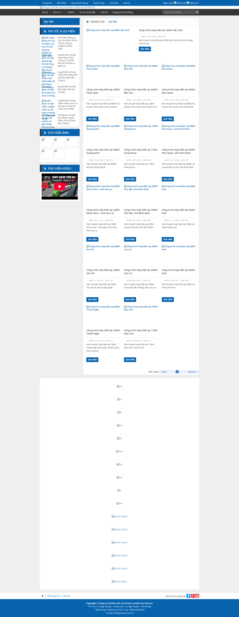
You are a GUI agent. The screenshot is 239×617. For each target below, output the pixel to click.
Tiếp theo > (193, 372)
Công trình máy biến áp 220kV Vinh (178, 271)
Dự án (45, 12)
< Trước (163, 372)
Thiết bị (70, 12)
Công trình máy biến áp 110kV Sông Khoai (141, 151)
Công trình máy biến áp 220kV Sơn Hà (103, 271)
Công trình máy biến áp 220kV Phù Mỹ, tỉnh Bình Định (141, 211)
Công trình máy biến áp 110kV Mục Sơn (141, 332)
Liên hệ (104, 12)
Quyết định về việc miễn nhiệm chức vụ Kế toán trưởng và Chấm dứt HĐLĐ (68, 104)
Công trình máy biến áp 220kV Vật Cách (161, 30)
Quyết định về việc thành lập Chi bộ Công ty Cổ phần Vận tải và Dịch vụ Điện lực (67, 60)
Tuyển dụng (98, 2)
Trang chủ (47, 2)
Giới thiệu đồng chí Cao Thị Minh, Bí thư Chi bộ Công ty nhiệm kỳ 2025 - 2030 (67, 43)
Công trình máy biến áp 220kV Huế (178, 211)
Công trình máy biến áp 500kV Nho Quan (178, 91)
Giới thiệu (61, 2)
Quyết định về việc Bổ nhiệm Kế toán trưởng (67, 89)
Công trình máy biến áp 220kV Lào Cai (141, 271)
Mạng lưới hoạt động (123, 12)
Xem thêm (144, 48)
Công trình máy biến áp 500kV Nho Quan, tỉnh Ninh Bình (178, 151)
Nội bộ (126, 2)
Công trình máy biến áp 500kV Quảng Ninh (103, 151)
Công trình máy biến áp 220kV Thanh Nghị (103, 332)
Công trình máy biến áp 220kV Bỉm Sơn (141, 91)
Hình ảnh (113, 2)
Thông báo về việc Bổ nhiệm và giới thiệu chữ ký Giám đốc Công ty (66, 119)
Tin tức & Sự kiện (87, 12)
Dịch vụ (57, 12)
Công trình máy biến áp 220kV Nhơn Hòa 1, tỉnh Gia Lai (103, 211)
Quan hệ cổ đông (79, 2)
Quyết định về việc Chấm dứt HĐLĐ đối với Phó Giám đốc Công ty (67, 76)
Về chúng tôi (53, 596)
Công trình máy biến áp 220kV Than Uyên (103, 91)
